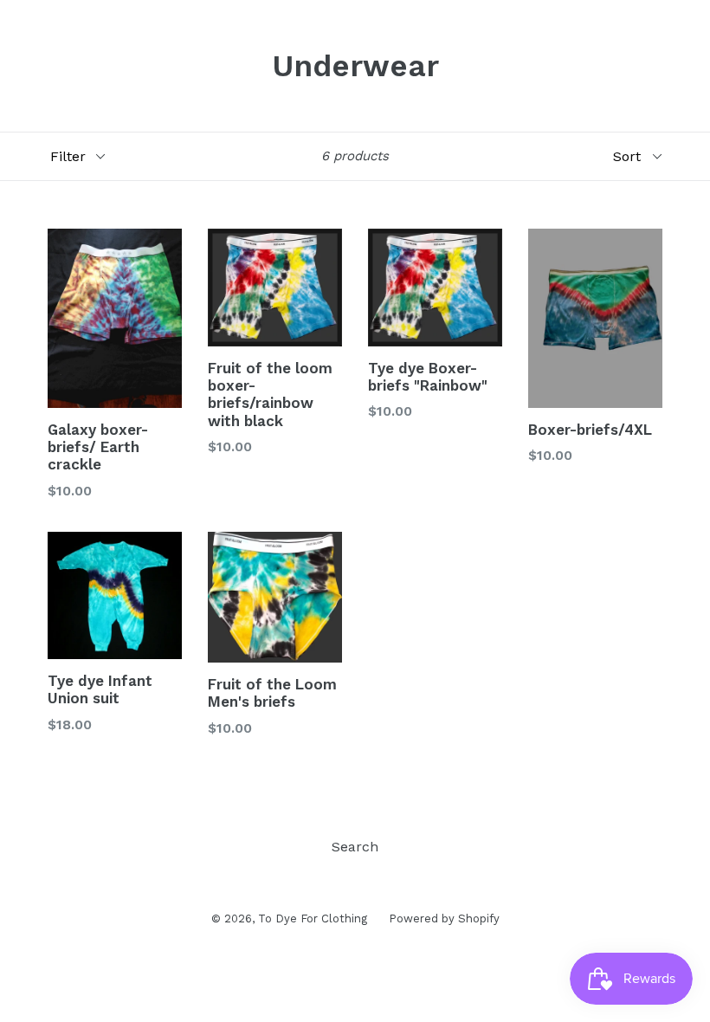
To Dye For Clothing (312, 918)
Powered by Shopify (444, 918)
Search (355, 846)
